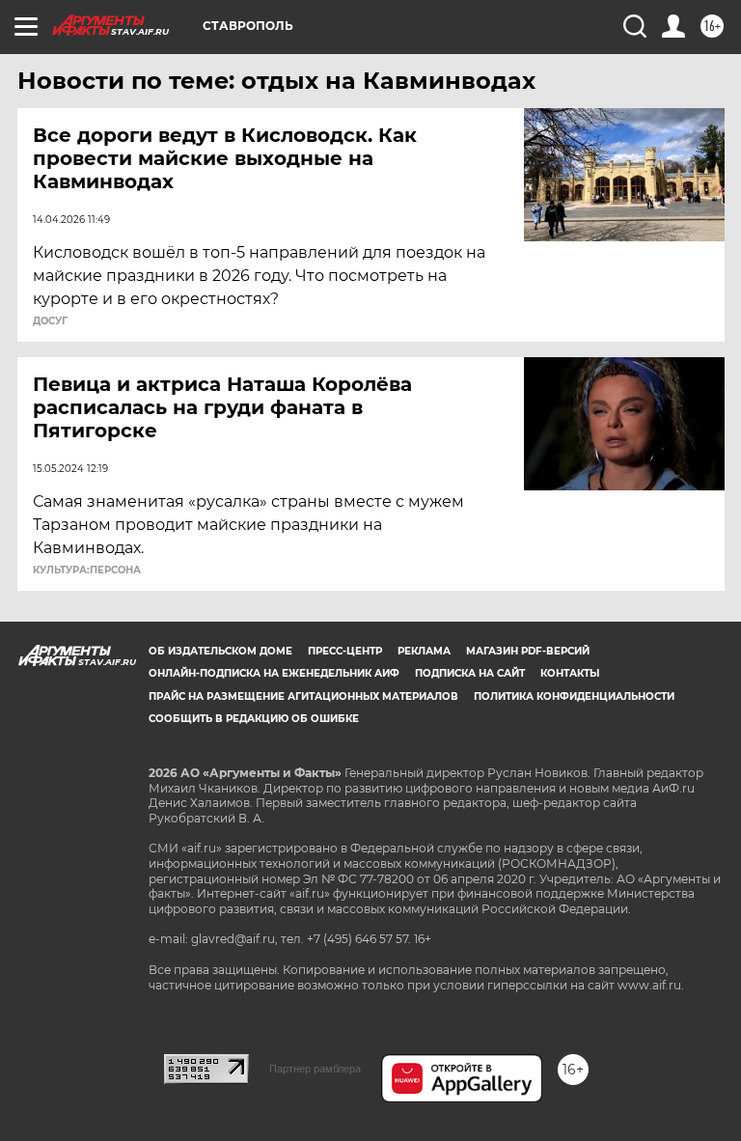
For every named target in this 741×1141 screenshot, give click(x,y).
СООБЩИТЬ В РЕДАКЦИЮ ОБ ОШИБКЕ (254, 718)
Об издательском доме (220, 651)
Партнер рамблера (315, 1068)
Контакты (569, 673)
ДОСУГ (50, 321)
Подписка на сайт (470, 673)
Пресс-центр (345, 651)
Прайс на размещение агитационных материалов (303, 696)
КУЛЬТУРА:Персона (87, 570)
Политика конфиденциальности (574, 696)
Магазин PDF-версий (528, 651)
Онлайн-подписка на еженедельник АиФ (274, 673)
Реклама (424, 651)
